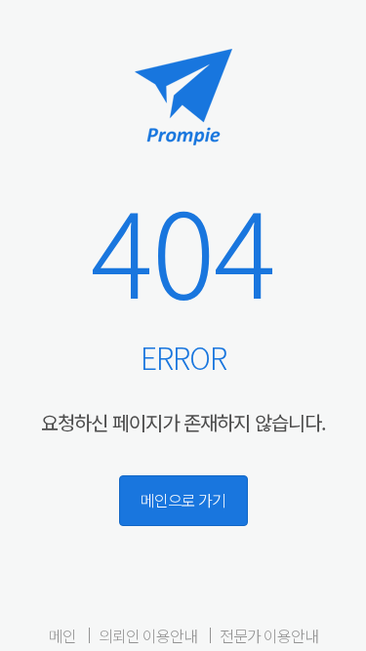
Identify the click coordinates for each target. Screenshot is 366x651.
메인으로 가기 (183, 499)
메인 (62, 635)
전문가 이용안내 (269, 635)
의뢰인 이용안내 (148, 635)
